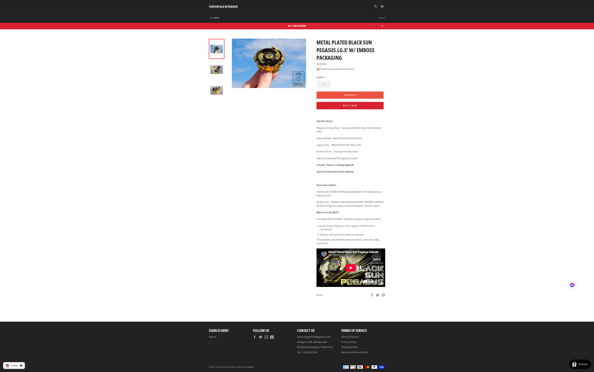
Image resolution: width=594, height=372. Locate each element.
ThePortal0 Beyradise (223, 6)
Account (381, 18)
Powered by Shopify (245, 367)
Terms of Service (350, 337)
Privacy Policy (348, 342)
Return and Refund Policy (354, 352)
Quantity (320, 77)
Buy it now (350, 105)
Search (212, 337)
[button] (572, 285)
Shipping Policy (349, 347)
